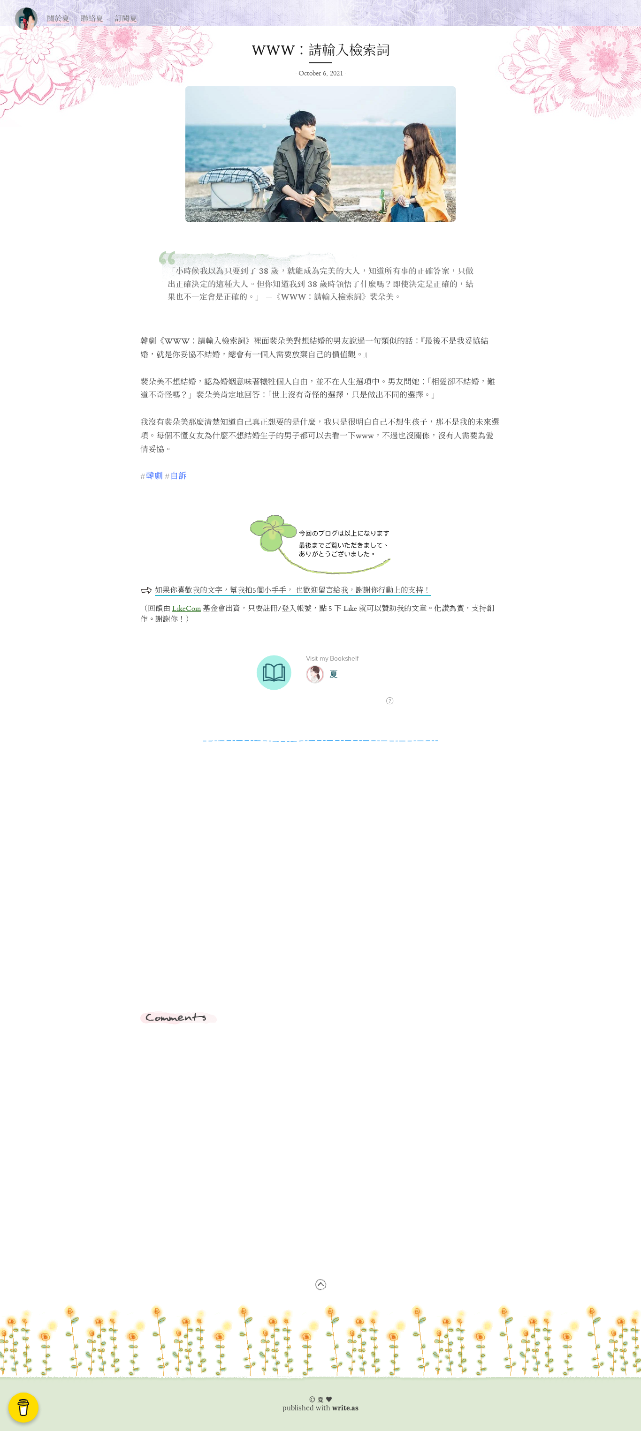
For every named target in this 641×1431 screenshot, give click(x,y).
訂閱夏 (125, 18)
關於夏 (58, 18)
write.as (345, 1408)
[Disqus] (320, 882)
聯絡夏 (92, 18)
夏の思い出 (26, 16)
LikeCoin (186, 608)
